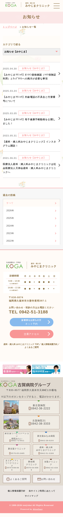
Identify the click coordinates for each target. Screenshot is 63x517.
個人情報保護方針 (16, 491)
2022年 (10, 241)
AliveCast (38, 509)
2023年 (10, 233)
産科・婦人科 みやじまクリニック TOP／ (22, 344)
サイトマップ (31, 496)
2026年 (10, 210)
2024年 (10, 226)
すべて (9, 203)
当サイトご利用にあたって (42, 491)
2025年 (10, 218)
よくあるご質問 (32, 347)
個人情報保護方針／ (50, 344)
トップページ (10, 27)
